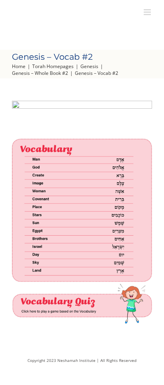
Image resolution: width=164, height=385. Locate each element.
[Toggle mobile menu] (148, 12)
